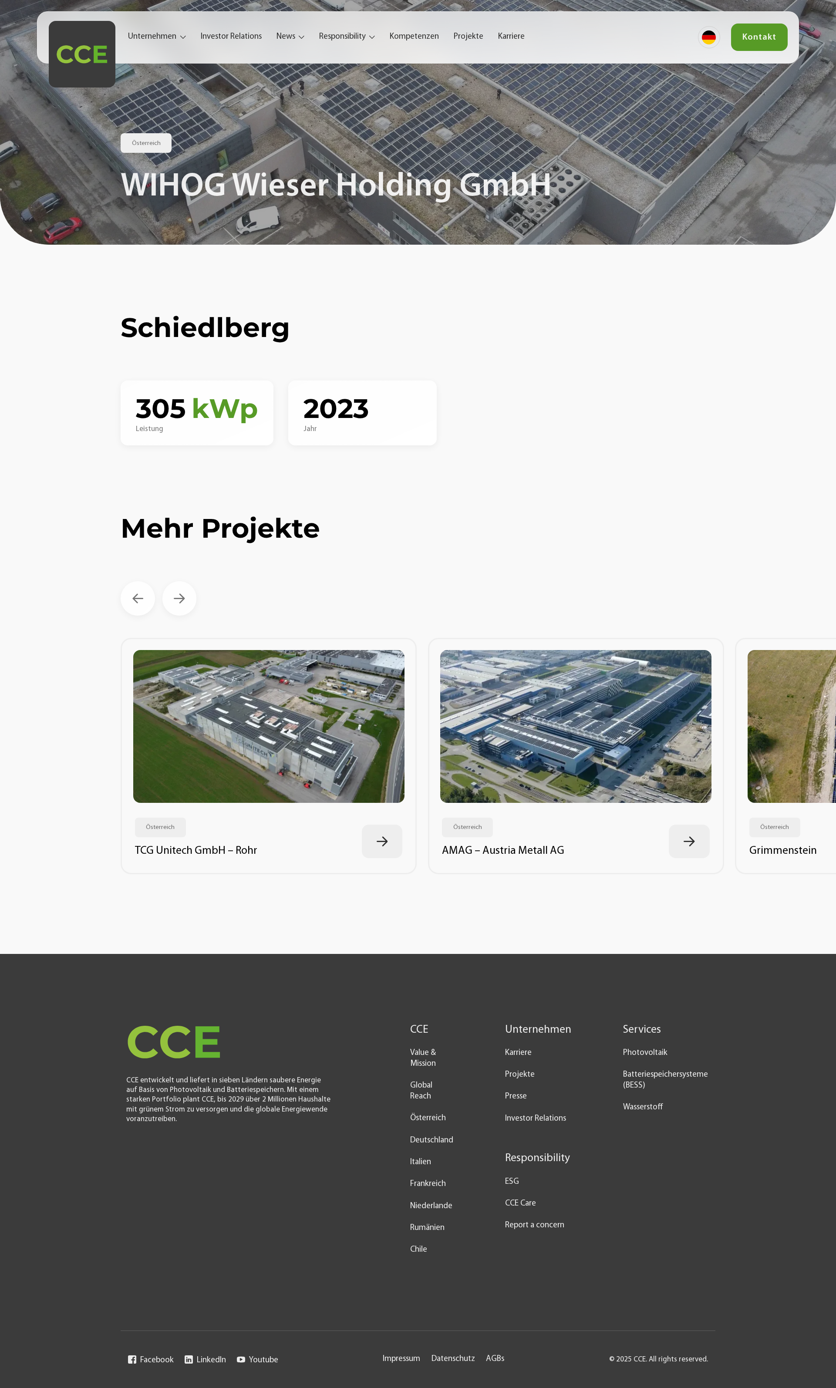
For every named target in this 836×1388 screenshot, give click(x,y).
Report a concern (534, 1225)
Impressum (401, 1359)
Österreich (428, 1118)
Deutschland (431, 1140)
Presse (516, 1096)
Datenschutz (453, 1359)
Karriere (511, 37)
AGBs (495, 1359)
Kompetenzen (414, 37)
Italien (420, 1162)
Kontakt (759, 37)
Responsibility (342, 37)
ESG (512, 1182)
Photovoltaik (645, 1053)
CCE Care (520, 1203)
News (285, 37)
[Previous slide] (138, 598)
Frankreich (428, 1184)
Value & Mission (423, 1058)
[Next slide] (179, 598)
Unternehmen (152, 37)
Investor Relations (231, 37)
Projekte (468, 37)
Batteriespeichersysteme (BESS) (665, 1080)
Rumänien (427, 1228)
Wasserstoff (643, 1107)
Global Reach (421, 1091)
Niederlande (431, 1206)
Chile (418, 1250)
